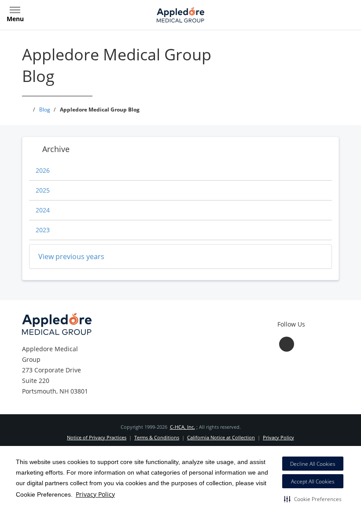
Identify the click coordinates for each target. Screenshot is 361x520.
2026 (43, 170)
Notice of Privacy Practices (96, 437)
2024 (43, 210)
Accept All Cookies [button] (313, 481)
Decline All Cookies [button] (312, 464)
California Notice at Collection (221, 437)
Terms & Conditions (156, 437)
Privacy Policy (95, 494)
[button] (312, 499)
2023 (43, 230)
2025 (43, 190)
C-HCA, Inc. (182, 426)
